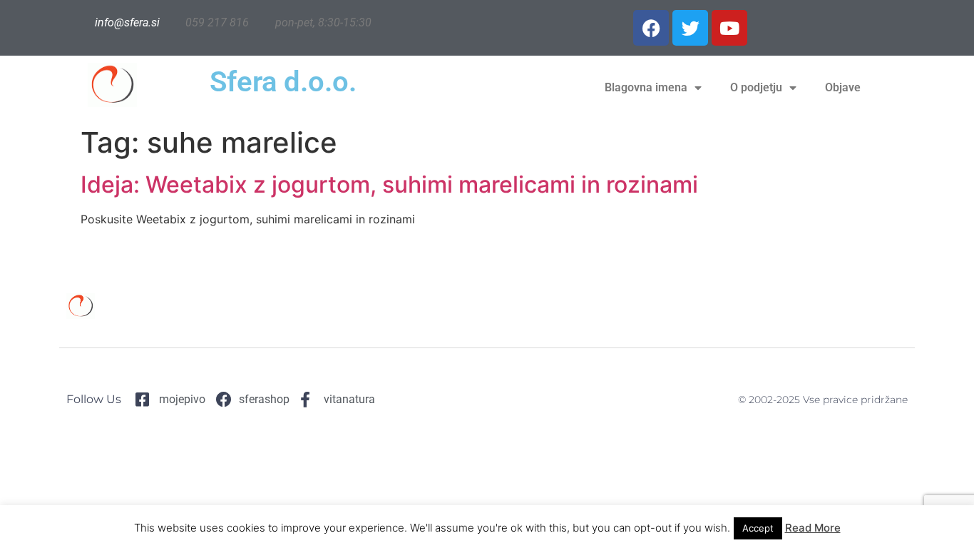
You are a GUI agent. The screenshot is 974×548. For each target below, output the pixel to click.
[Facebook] (651, 28)
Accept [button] (758, 528)
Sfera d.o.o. (283, 81)
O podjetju (756, 87)
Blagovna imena (646, 87)
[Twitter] (690, 28)
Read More (813, 527)
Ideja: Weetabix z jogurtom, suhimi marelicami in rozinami (389, 184)
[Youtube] (729, 28)
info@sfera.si (127, 22)
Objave (843, 87)
